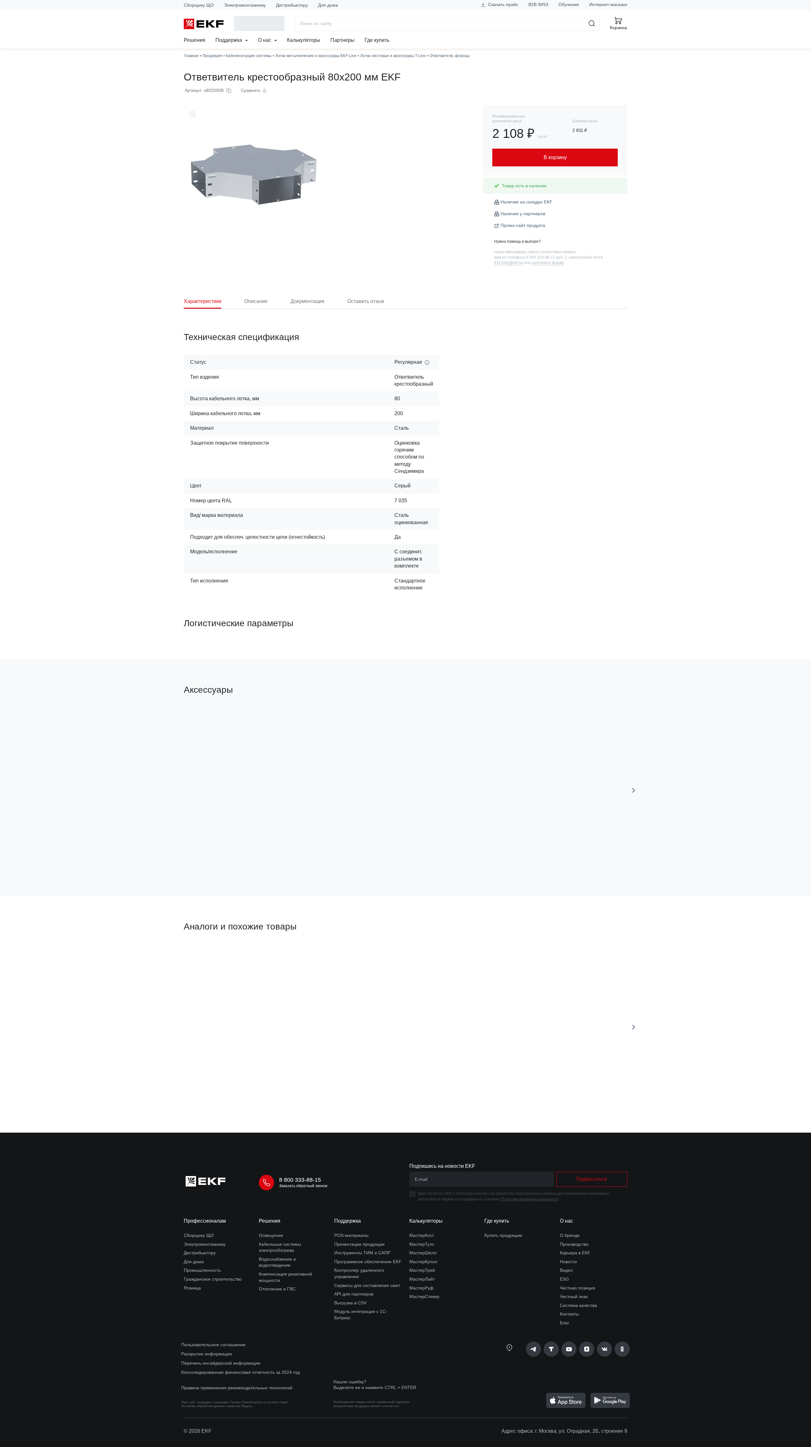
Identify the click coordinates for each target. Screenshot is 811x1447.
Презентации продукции (359, 1244)
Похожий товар (207, 956)
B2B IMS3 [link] (538, 4)
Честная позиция (577, 1287)
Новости (568, 1261)
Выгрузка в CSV (350, 1302)
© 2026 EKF (198, 1431)
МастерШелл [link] (423, 1252)
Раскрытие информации (206, 1353)
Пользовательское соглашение (213, 1344)
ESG (564, 1279)
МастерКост (421, 1235)
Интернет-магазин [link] (608, 4)
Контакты (569, 1313)
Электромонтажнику (245, 5)
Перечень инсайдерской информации (220, 1363)
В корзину (220, 855)
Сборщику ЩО (199, 5)
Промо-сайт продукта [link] (523, 225)
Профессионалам (205, 1221)
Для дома (328, 5)
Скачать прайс (502, 4)
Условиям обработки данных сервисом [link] (210, 1406)
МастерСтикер (424, 1296)
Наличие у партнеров (523, 213)
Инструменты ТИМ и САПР (362, 1252)
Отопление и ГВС (277, 1288)
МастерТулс (421, 1244)
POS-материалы (351, 1235)
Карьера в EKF (575, 1252)
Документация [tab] (307, 301)
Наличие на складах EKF (526, 201)
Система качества (578, 1305)
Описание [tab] (256, 301)
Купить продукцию (503, 1235)
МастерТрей (422, 1270)
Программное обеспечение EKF (367, 1261)
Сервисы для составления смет (367, 1285)
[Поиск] (591, 23)
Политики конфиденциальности (530, 1199)
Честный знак (574, 1296)
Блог (564, 1322)
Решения (194, 40)
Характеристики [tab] (202, 301)
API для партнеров (353, 1293)
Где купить (377, 40)
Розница (192, 1287)
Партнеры (342, 40)
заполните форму (548, 262)
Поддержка (229, 40)
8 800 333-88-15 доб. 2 (546, 257)
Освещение (271, 1235)
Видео (566, 1270)
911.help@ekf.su (508, 262)
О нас (265, 40)
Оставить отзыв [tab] (365, 301)
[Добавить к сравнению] (276, 855)
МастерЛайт (422, 1279)
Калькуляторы (303, 40)
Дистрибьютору (292, 5)
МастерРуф (421, 1287)
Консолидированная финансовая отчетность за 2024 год (240, 1372)
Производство (574, 1244)
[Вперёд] (633, 790)
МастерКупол (423, 1261)
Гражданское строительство (213, 1279)
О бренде (570, 1235)
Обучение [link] (569, 4)
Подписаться (591, 1179)
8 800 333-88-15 (300, 1180)
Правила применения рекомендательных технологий (236, 1387)
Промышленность (202, 1270)
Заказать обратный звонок (303, 1186)
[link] (533, 1349)
